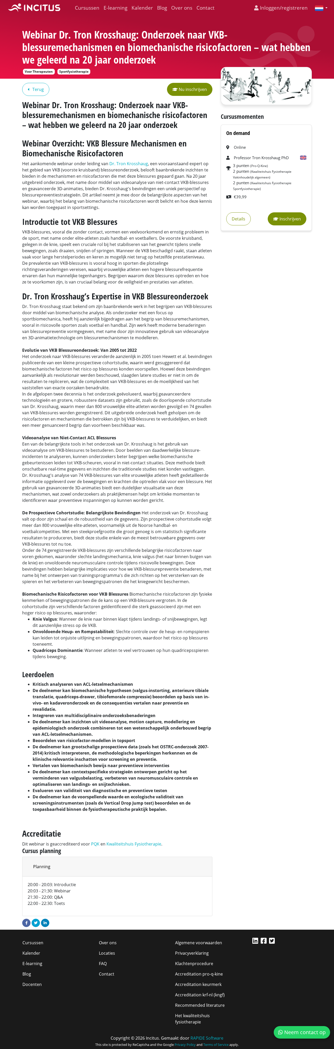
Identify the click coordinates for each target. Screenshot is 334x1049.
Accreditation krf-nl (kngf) (200, 995)
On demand (238, 133)
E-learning (115, 7)
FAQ (103, 963)
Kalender (142, 7)
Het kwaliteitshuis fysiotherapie (192, 1019)
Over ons (181, 7)
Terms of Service (216, 1044)
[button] (319, 8)
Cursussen (87, 7)
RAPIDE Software (206, 1038)
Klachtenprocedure (194, 963)
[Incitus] (34, 8)
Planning (41, 866)
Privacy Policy (185, 1044)
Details (238, 219)
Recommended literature (200, 1005)
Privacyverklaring (192, 953)
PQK (95, 844)
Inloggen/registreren (283, 7)
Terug (37, 89)
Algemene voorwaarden (198, 943)
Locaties (107, 953)
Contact (205, 7)
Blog (162, 7)
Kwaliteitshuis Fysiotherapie (133, 844)
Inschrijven (289, 219)
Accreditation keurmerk (198, 984)
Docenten (32, 984)
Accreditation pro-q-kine (199, 974)
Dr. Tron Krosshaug (128, 163)
